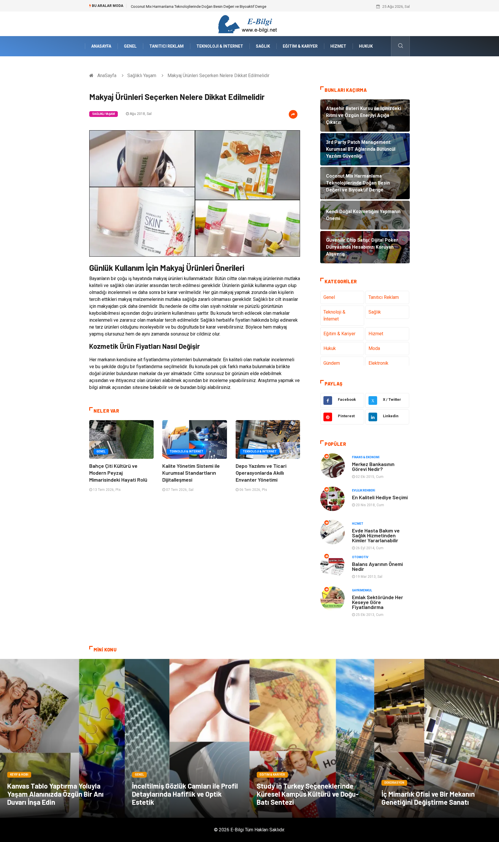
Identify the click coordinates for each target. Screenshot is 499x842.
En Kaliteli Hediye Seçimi (380, 497)
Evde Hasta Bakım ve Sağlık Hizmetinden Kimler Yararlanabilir (376, 535)
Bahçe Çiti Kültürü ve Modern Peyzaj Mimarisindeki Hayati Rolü (118, 473)
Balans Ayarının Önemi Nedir (377, 566)
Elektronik (378, 363)
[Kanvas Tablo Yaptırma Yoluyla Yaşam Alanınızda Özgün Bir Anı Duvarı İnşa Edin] (62, 738)
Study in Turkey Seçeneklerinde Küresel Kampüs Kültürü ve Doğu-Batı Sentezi (308, 794)
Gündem (331, 363)
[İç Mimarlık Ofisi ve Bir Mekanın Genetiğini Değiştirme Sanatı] (436, 738)
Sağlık (263, 46)
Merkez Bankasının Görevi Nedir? (373, 466)
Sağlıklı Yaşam (141, 75)
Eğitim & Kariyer (300, 46)
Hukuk (366, 46)
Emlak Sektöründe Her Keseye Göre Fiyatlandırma (377, 602)
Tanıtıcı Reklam (166, 46)
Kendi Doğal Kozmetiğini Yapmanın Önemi (165, 6)
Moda (374, 348)
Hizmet (338, 46)
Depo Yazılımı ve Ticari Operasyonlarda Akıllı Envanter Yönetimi (261, 473)
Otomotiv (360, 557)
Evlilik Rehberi (363, 490)
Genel (130, 46)
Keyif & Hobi (19, 774)
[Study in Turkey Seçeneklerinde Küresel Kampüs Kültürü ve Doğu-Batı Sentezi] (312, 738)
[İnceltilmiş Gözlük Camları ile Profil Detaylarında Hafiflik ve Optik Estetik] (187, 738)
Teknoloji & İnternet (219, 46)
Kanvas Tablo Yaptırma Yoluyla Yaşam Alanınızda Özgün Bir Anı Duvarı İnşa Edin (55, 794)
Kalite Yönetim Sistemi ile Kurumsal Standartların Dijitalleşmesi (191, 473)
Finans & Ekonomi (365, 457)
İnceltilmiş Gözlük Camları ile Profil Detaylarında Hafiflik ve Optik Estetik (185, 794)
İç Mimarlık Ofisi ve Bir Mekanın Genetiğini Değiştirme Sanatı (428, 798)
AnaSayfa (101, 46)
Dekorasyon (394, 782)
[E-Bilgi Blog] (249, 23)
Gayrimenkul (362, 590)
